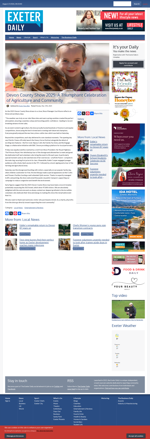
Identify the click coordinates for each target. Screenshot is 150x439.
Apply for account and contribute (128, 64)
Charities (77, 403)
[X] (83, 113)
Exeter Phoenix (59, 419)
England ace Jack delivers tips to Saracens (127, 320)
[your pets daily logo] (128, 246)
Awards (121, 401)
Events (55, 401)
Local (21, 401)
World (21, 409)
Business (22, 403)
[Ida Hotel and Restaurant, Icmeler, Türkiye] (128, 214)
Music (55, 403)
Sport (35, 37)
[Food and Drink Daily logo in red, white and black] (128, 271)
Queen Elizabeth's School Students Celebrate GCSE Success (99, 159)
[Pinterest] (87, 113)
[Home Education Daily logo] (128, 259)
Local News (18, 208)
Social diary (78, 422)
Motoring (55, 37)
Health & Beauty (80, 417)
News (19, 37)
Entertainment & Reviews (33, 208)
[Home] (39, 21)
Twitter (57, 386)
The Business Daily (69, 37)
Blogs (76, 401)
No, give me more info (45, 431)
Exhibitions (57, 409)
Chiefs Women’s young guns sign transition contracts (89, 226)
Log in (145, 4)
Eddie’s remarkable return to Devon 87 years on (99, 145)
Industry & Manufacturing (127, 403)
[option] (110, 20)
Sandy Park (57, 417)
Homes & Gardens (27, 248)
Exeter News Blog (24, 106)
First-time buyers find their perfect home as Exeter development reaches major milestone (37, 242)
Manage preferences (15, 436)
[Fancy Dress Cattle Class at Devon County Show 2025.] (82, 125)
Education (77, 406)
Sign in (7, 401)
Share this (98, 113)
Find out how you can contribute (117, 388)
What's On (44, 37)
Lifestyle (27, 37)
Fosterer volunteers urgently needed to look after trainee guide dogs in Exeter (98, 175)
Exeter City (38, 403)
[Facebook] (79, 113)
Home (11, 37)
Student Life (78, 424)
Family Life (78, 411)
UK (20, 406)
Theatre (56, 406)
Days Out (57, 411)
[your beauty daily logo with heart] (128, 284)
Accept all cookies (136, 436)
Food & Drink (79, 414)
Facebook (11, 389)
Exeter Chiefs (87, 234)
